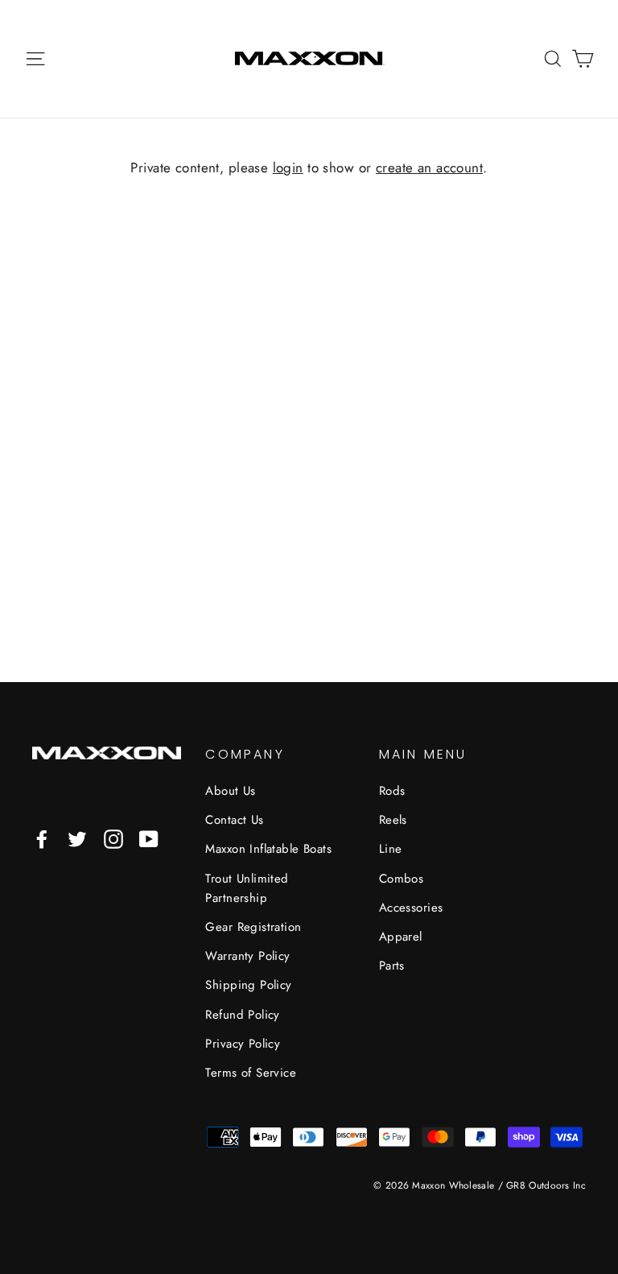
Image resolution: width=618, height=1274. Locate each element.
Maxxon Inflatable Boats (268, 849)
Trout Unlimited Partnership (246, 888)
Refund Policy (242, 1015)
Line (390, 849)
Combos (401, 878)
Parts (392, 965)
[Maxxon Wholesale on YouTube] (149, 839)
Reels (393, 820)
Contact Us (234, 820)
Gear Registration (253, 927)
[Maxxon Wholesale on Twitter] (77, 839)
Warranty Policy (247, 956)
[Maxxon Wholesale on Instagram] (113, 839)
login (288, 167)
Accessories (411, 907)
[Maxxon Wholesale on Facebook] (42, 839)
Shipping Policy (248, 985)
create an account (429, 167)
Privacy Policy (242, 1044)
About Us (230, 791)
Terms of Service (250, 1073)
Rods (392, 791)
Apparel (400, 936)
